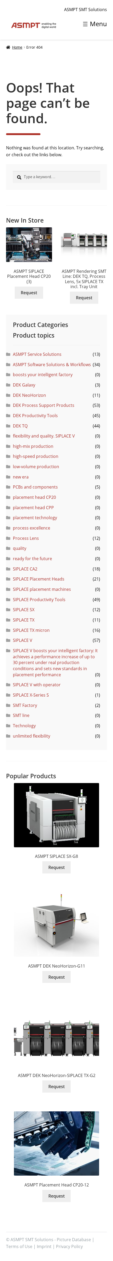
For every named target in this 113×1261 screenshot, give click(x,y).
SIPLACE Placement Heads (38, 579)
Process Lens (26, 538)
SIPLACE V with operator (37, 685)
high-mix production (33, 446)
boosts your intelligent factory (43, 375)
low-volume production (36, 467)
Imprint (44, 1246)
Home (17, 47)
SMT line (21, 715)
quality (19, 548)
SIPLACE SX (23, 610)
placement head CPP (33, 507)
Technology (24, 726)
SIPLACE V (22, 640)
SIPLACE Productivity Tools (39, 599)
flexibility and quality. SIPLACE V (44, 436)
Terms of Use (19, 1246)
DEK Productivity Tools (35, 415)
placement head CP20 (34, 497)
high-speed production (35, 456)
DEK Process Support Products (43, 405)
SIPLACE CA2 (25, 569)
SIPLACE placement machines (42, 589)
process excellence (31, 528)
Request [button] (29, 293)
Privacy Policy (69, 1246)
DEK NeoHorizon (29, 395)
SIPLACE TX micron (31, 630)
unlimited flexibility (31, 736)
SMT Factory (25, 705)
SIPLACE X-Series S (31, 695)
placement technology (35, 518)
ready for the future (32, 559)
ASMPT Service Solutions (37, 354)
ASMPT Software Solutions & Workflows (52, 364)
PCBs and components (35, 487)
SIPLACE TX (23, 620)
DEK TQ (20, 426)
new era (21, 477)
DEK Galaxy (24, 385)
